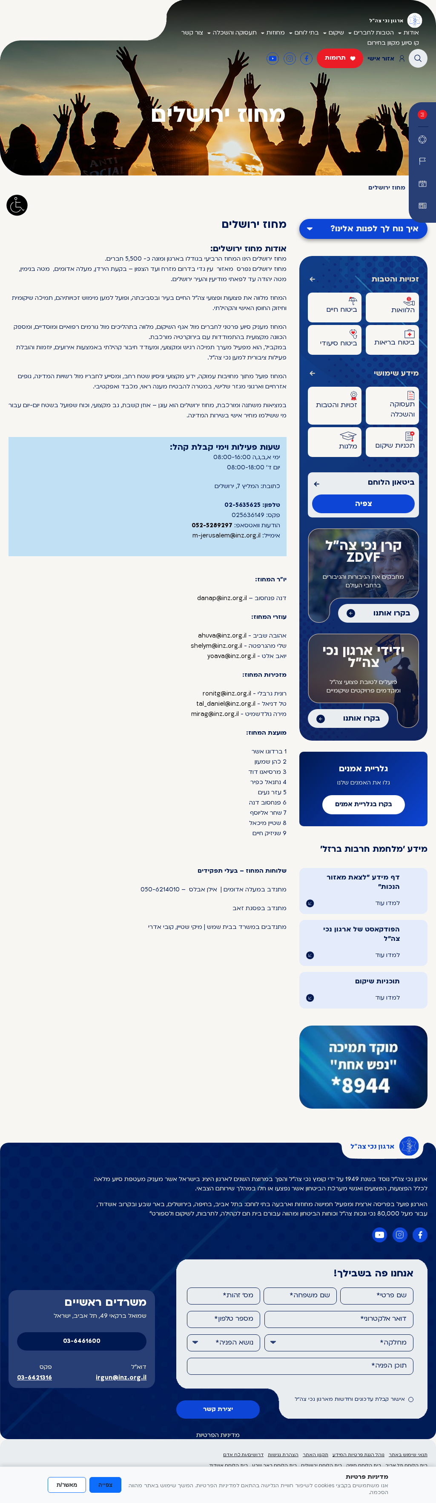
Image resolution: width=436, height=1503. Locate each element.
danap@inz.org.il (222, 598)
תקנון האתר (315, 1455)
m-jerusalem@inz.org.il (226, 536)
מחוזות (276, 33)
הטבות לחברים (374, 33)
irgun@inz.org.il (121, 1378)
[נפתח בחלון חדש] (422, 205)
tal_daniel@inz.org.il (225, 704)
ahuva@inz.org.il (222, 636)
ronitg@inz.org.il (227, 694)
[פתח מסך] (17, 205)
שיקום (336, 33)
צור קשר (192, 33)
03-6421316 (34, 1378)
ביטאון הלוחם (391, 482)
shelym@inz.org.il (216, 646)
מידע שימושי (396, 373)
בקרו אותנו (391, 613)
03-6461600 (81, 1341)
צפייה (105, 1485)
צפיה (363, 504)
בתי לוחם (307, 33)
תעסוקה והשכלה (235, 33)
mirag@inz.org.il (215, 714)
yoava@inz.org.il (231, 656)
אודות (411, 33)
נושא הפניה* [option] (234, 1342)
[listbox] (338, 1342)
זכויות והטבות (395, 279)
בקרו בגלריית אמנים (363, 805)
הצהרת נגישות (283, 1455)
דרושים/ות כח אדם (243, 1455)
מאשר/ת (67, 1485)
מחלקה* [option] (393, 1342)
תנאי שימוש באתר (408, 1455)
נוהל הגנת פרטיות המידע (358, 1455)
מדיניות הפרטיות (218, 1435)
